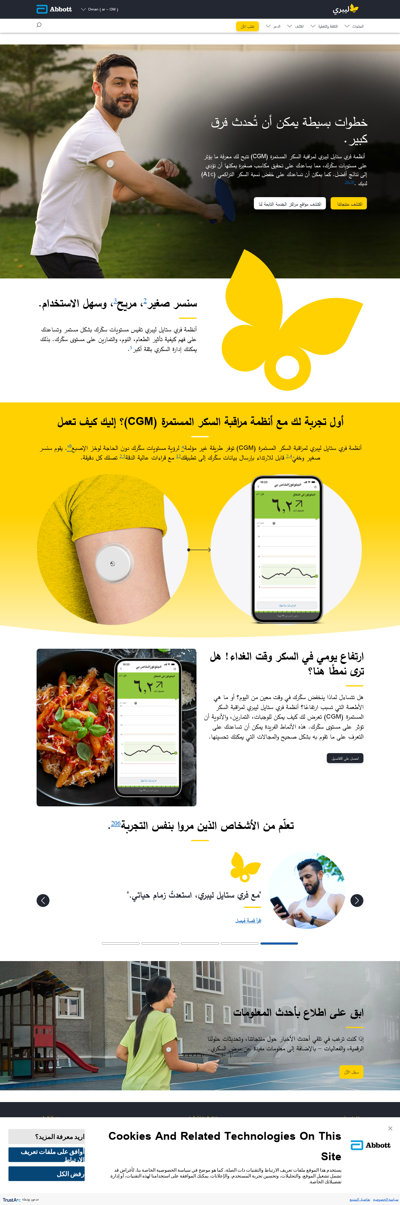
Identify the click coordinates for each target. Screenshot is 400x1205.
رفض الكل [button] (71, 1174)
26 (347, 181)
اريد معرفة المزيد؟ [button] (60, 1136)
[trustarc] (11, 1199)
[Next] (43, 900)
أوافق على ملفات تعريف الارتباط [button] (53, 1154)
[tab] (279, 943)
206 (116, 823)
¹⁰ (69, 448)
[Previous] (357, 900)
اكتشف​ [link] (299, 27)
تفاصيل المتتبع (360, 1199)
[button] (39, 25)
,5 (123, 456)
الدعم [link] (276, 27)
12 (178, 456)
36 (352, 181)
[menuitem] (354, 25)
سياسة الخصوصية (386, 1199)
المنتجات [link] (357, 27)
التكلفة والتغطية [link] (328, 27)
